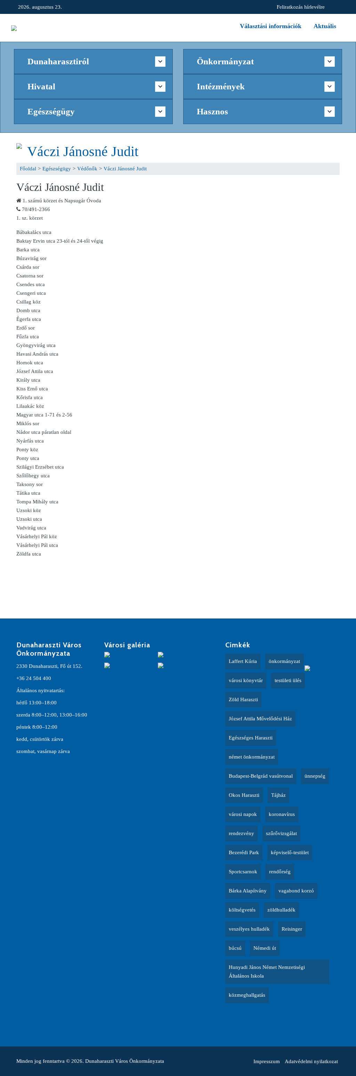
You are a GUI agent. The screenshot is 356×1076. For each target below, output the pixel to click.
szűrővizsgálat (281, 833)
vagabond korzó (296, 890)
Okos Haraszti (244, 795)
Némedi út (264, 948)
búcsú (235, 948)
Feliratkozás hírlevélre (301, 7)
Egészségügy (56, 168)
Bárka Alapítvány (248, 890)
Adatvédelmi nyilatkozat (311, 1061)
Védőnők (87, 168)
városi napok (243, 814)
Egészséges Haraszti (251, 738)
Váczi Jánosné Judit (82, 151)
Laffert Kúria (243, 661)
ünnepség (315, 776)
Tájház (278, 795)
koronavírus (282, 814)
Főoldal (28, 168)
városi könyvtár (246, 680)
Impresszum (266, 1061)
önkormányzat (284, 661)
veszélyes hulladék (249, 929)
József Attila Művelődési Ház (260, 718)
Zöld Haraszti (243, 699)
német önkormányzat (252, 757)
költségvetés (242, 910)
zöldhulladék (281, 910)
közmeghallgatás (247, 995)
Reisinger (292, 929)
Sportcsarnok (243, 871)
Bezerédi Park (244, 852)
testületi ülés (288, 680)
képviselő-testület (290, 852)
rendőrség (280, 871)
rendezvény (241, 833)
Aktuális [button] (325, 26)
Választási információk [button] (270, 26)
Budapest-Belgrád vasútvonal (261, 776)
